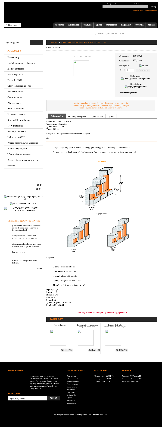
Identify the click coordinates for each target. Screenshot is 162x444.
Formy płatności (73, 381)
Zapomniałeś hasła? (150, 10)
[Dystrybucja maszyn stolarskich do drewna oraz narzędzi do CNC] (19, 376)
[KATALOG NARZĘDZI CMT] (23, 206)
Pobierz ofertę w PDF (128, 93)
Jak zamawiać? (72, 379)
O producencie (97, 116)
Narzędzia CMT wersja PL (131, 376)
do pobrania (100, 370)
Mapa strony (71, 403)
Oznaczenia (111, 25)
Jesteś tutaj (54, 42)
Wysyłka (139, 25)
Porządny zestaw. (18, 252)
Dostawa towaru (72, 387)
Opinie (99, 25)
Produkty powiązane (77, 116)
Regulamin (126, 25)
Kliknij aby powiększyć (83, 56)
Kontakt (151, 25)
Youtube (87, 25)
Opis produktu (56, 116)
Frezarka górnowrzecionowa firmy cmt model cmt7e (87, 326)
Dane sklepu (71, 376)
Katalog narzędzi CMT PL (104, 376)
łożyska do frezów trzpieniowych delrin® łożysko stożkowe (115, 326)
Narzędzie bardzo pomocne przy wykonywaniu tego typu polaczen (24, 237)
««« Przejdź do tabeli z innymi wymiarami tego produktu (101, 312)
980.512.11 (101, 42)
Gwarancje (71, 392)
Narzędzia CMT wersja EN (132, 379)
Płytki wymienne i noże (130, 381)
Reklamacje (71, 389)
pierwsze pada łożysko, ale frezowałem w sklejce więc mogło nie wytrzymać (26, 245)
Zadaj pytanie (136, 76)
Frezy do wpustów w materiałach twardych (79, 42)
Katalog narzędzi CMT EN (104, 379)
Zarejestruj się (136, 10)
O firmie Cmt (71, 395)
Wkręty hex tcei (60, 325)
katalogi (126, 370)
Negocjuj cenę (136, 84)
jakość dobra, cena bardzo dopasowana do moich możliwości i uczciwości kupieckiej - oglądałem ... (26, 227)
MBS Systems (94, 414)
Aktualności (73, 25)
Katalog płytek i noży (102, 381)
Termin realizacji (73, 384)
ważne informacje (76, 370)
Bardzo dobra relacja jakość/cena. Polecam (24, 261)
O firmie (59, 25)
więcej (39, 269)
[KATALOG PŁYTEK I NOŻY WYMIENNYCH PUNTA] (23, 213)
